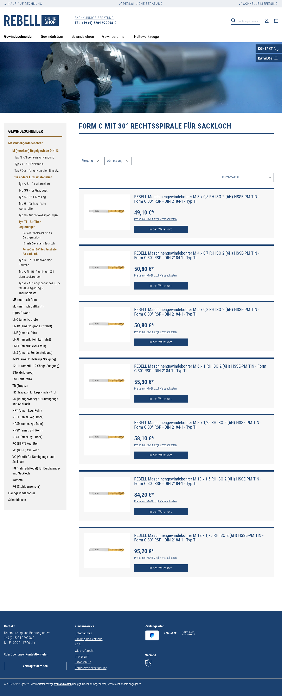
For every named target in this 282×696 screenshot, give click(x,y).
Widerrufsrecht (84, 651)
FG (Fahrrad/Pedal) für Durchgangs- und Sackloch (36, 470)
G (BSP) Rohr (21, 313)
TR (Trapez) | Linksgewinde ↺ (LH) (35, 392)
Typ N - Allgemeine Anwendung (34, 157)
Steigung (88, 161)
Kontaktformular (36, 654)
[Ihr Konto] (266, 20)
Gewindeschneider (25, 131)
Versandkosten (63, 684)
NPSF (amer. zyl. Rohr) (27, 437)
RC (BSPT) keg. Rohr (25, 444)
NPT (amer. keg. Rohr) (27, 410)
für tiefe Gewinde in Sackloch (39, 243)
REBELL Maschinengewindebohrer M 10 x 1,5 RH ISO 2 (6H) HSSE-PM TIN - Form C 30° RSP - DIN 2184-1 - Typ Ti (197, 481)
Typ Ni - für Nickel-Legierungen (38, 215)
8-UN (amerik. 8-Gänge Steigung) (34, 359)
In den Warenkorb (160, 229)
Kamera (17, 480)
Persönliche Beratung (142, 4)
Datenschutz (83, 662)
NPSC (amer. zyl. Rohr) (27, 430)
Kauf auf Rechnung (24, 4)
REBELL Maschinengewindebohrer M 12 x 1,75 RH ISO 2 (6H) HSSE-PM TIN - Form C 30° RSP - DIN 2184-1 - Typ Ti (198, 537)
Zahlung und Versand (89, 639)
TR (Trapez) (20, 386)
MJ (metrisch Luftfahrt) (28, 306)
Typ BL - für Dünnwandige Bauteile (35, 262)
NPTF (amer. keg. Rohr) (27, 417)
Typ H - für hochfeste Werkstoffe (32, 206)
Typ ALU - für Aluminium (34, 184)
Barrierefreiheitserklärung (91, 668)
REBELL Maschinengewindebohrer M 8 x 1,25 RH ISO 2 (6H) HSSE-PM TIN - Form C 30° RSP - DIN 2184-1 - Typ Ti (197, 424)
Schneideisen (17, 500)
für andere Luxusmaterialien (33, 177)
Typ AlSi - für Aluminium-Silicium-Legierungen (37, 274)
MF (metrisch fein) (24, 300)
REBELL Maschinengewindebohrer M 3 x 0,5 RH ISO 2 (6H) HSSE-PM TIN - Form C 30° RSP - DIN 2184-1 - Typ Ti (196, 199)
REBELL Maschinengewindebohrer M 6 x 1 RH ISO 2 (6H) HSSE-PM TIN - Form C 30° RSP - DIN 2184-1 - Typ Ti (200, 368)
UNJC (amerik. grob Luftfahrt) (32, 326)
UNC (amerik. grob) (25, 320)
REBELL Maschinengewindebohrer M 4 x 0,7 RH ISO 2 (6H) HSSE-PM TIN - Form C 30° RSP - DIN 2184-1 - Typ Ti (196, 255)
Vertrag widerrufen (35, 666)
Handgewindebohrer (21, 493)
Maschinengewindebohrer (25, 143)
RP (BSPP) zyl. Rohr (25, 450)
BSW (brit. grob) (22, 372)
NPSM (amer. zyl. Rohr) (27, 424)
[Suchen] (234, 20)
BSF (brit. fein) (22, 379)
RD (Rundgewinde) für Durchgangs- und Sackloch (35, 401)
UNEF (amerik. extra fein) (29, 346)
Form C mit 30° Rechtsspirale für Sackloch (40, 251)
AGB (78, 645)
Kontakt (9, 626)
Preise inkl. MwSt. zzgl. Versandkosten (155, 219)
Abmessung (115, 161)
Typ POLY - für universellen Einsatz (36, 171)
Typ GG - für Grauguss (33, 190)
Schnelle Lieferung (260, 4)
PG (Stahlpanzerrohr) (26, 487)
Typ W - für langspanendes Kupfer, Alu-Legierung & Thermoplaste (39, 288)
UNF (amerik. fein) (24, 333)
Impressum (82, 656)
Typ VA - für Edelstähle (29, 164)
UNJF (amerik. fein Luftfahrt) (31, 339)
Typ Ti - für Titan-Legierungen (31, 224)
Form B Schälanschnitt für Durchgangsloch (37, 235)
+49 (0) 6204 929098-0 (19, 638)
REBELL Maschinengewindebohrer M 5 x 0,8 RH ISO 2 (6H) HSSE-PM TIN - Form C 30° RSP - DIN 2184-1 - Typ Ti (196, 311)
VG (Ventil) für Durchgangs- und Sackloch (33, 459)
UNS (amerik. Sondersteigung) (32, 353)
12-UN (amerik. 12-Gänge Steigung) (35, 366)
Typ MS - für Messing (32, 197)
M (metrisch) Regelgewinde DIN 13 (35, 151)
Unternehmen (83, 633)
